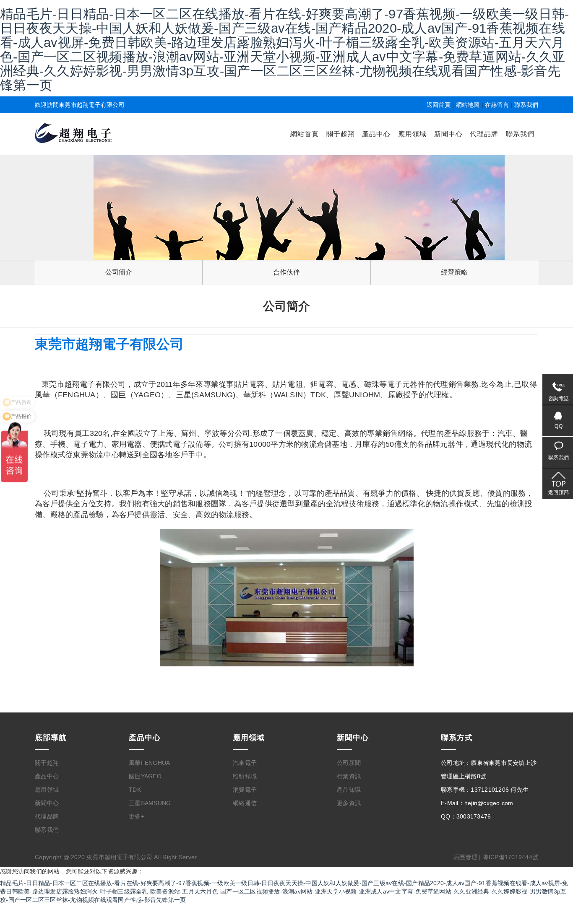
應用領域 (412, 133)
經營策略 (454, 272)
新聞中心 (448, 133)
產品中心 (376, 133)
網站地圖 (468, 104)
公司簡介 (119, 272)
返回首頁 (439, 104)
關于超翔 (340, 133)
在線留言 (497, 104)
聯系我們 (526, 104)
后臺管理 (465, 857)
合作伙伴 (286, 272)
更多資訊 (349, 803)
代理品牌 (484, 133)
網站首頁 (304, 133)
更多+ (136, 816)
